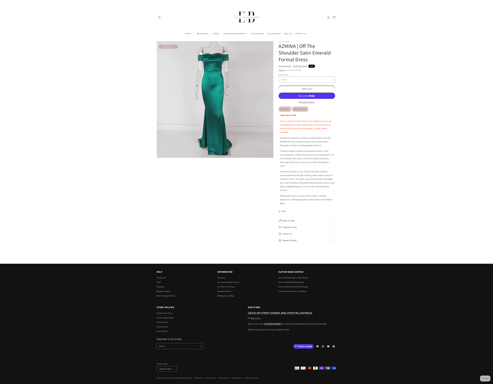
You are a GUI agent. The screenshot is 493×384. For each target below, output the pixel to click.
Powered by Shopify (185, 378)
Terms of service (223, 378)
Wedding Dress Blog (225, 296)
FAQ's (159, 282)
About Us (221, 278)
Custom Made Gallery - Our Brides (292, 291)
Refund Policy (162, 322)
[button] (159, 17)
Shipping (282, 70)
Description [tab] (285, 109)
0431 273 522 (255, 318)
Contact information (251, 378)
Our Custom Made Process (228, 282)
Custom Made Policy (165, 318)
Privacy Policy (162, 327)
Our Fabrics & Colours (226, 287)
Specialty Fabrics (224, 291)
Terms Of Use (162, 331)
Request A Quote (164, 291)
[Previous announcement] (157, 2)
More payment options (307, 102)
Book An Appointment (166, 296)
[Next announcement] (335, 2)
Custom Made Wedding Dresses (291, 282)
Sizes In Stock (284, 75)
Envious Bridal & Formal (170, 378)
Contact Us (161, 278)
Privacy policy (210, 378)
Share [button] (283, 211)
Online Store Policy (164, 313)
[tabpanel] (307, 159)
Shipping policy (236, 378)
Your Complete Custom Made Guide (293, 278)
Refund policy (198, 378)
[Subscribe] (200, 346)
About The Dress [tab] (300, 109)
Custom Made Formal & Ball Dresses (293, 287)
